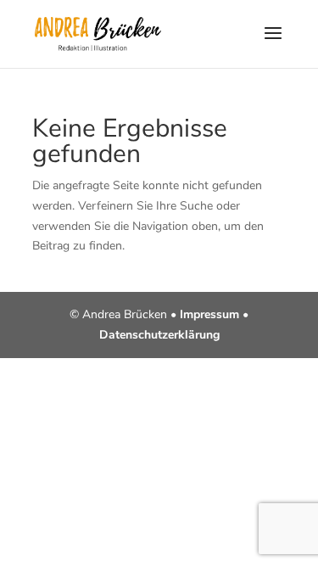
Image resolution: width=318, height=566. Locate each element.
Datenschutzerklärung (159, 335)
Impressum (209, 314)
